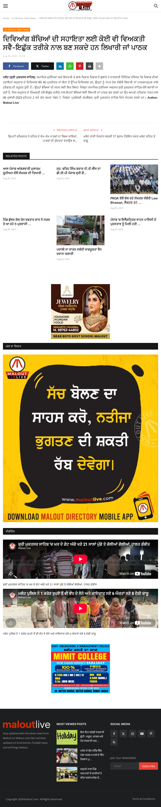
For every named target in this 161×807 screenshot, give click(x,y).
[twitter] (123, 733)
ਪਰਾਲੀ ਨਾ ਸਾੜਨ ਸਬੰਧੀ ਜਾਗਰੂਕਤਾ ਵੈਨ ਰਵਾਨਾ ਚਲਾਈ (79, 251)
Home (6, 18)
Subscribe (148, 766)
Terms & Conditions (143, 799)
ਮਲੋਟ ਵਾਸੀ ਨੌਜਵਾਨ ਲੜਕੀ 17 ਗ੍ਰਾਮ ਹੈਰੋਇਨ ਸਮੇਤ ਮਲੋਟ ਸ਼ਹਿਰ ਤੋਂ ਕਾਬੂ (119, 138)
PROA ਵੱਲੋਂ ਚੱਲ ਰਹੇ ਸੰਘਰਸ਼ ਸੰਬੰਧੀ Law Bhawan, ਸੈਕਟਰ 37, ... (134, 200)
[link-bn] (80, 311)
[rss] (114, 742)
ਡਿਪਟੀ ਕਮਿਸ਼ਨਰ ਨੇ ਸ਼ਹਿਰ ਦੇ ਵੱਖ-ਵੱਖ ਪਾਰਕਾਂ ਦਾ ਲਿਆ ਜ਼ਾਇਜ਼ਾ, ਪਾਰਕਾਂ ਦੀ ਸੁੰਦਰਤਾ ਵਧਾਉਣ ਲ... (42, 138)
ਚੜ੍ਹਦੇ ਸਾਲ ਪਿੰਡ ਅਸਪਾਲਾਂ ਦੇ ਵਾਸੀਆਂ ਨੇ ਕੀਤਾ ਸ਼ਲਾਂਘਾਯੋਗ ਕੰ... (91, 773)
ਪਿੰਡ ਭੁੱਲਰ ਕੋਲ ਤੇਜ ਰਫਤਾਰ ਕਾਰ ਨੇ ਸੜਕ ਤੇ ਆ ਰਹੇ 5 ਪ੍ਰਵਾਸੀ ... (26, 222)
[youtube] (141, 733)
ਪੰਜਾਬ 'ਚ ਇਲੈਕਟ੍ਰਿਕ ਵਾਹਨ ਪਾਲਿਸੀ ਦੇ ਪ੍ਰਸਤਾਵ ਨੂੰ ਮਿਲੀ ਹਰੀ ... (133, 222)
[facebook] (114, 733)
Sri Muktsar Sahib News (24, 18)
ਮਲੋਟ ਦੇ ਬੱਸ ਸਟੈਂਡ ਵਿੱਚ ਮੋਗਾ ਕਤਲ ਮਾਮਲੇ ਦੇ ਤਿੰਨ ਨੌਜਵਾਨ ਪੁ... (92, 755)
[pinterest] (151, 733)
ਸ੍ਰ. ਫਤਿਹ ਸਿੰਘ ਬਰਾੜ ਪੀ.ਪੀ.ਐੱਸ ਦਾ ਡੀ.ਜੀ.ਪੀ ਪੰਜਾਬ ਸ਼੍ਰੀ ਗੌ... (79, 171)
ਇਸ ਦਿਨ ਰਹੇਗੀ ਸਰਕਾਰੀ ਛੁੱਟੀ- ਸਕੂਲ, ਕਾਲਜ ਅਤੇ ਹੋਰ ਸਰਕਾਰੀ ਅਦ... (92, 736)
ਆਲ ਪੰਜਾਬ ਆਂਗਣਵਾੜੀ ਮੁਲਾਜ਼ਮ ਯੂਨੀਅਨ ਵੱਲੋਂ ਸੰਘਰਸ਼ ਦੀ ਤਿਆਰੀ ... (24, 171)
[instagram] (132, 733)
